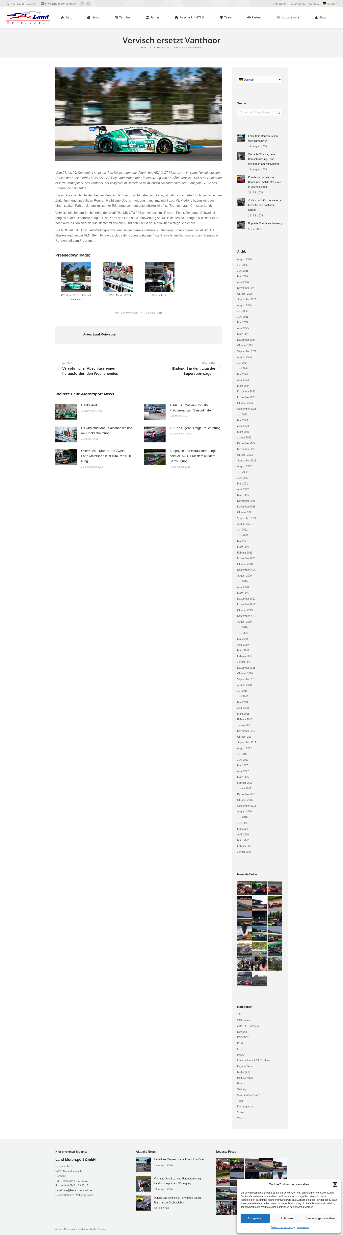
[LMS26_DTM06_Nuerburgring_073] (259, 964)
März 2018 (243, 713)
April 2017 (243, 771)
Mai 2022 (242, 483)
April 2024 (243, 380)
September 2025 (246, 299)
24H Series (243, 1020)
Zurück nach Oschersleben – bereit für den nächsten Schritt (264, 205)
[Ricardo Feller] (159, 277)
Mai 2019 (242, 638)
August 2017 (244, 748)
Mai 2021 (242, 541)
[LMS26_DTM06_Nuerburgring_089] (275, 888)
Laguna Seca (244, 1066)
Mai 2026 (242, 276)
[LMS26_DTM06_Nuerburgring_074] (244, 964)
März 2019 (243, 650)
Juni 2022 (242, 477)
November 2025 (246, 287)
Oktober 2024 (245, 345)
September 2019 (246, 615)
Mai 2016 (242, 828)
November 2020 (246, 558)
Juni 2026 (242, 270)
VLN (239, 1118)
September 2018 (246, 679)
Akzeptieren (255, 1218)
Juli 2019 (242, 627)
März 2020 (243, 592)
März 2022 (243, 495)
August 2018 (244, 684)
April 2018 (243, 707)
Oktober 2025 (245, 293)
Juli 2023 (242, 414)
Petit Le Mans (245, 1077)
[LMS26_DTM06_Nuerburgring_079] (259, 933)
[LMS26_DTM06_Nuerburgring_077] (244, 948)
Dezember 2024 (246, 339)
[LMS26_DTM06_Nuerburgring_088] (244, 903)
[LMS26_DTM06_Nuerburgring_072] (275, 964)
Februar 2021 (244, 552)
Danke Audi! (89, 405)
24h (239, 1014)
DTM (240, 1043)
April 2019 (243, 644)
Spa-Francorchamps (248, 1095)
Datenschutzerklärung (283, 1227)
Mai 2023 (242, 420)
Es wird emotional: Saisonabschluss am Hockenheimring (106, 430)
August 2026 (244, 259)
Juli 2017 (242, 754)
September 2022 (246, 460)
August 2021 (244, 523)
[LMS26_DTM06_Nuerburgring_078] (275, 933)
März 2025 (243, 334)
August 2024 (244, 357)
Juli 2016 (242, 817)
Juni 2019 (242, 633)
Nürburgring (243, 1072)
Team (240, 1100)
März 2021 (243, 546)
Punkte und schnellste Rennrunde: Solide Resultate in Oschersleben (264, 182)
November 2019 (246, 604)
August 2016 (244, 811)
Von (126, 313)
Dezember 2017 (246, 730)
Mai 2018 (242, 702)
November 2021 (246, 506)
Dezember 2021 (246, 500)
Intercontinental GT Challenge (254, 1060)
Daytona (242, 1031)
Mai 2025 (242, 322)
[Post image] (66, 412)
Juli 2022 (242, 472)
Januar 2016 (244, 851)
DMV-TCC (243, 1037)
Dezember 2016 (246, 794)
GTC (240, 1049)
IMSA (240, 1054)
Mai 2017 (242, 765)
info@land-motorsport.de (60, 3)
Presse (241, 1083)
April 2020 (243, 587)
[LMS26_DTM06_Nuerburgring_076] (259, 948)
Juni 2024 (242, 368)
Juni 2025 (242, 316)
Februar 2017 (244, 782)
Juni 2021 (242, 535)
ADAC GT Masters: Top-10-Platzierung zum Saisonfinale (190, 408)
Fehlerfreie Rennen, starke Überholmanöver (263, 138)
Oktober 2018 (245, 673)
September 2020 (246, 569)
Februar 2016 (244, 846)
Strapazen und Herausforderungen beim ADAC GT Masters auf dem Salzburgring (194, 456)
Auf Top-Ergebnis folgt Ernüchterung (195, 428)
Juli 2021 (242, 529)
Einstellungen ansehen (320, 1218)
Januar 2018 (244, 725)
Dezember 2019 (246, 598)
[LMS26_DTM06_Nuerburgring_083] (259, 918)
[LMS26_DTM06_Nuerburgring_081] (244, 933)
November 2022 (246, 449)
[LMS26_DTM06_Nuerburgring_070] (259, 979)
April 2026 (243, 282)
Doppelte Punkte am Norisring (265, 223)
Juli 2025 (242, 310)
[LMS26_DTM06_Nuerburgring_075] (275, 948)
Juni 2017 (242, 759)
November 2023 (246, 397)
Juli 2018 (242, 690)
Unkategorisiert (245, 1106)
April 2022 (243, 489)
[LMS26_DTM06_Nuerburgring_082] (275, 918)
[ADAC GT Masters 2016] (118, 277)
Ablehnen (287, 1218)
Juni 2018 (242, 696)
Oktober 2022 (245, 454)
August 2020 (244, 575)
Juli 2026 (242, 264)
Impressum (303, 1227)
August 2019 (244, 621)
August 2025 (244, 305)
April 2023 (243, 426)
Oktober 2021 (245, 512)
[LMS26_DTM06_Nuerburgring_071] (244, 979)
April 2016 (243, 834)
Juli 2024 (242, 362)
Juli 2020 (242, 581)
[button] (335, 1184)
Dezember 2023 (246, 391)
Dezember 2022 (246, 443)
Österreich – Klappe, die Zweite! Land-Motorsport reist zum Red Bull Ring (106, 456)
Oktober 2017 (245, 736)
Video (240, 1112)
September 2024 (246, 351)
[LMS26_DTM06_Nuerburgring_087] (259, 903)
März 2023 (243, 431)
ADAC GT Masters (248, 1026)
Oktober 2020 (245, 564)
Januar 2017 (244, 788)
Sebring (241, 1089)
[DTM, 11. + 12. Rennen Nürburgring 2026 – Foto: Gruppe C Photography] (244, 888)
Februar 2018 (244, 719)
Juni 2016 (242, 823)
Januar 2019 (244, 661)
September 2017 (246, 742)
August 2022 (244, 466)
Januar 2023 (244, 437)
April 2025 (243, 328)
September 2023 (246, 408)
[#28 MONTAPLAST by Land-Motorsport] (76, 277)
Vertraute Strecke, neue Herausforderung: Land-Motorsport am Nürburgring (263, 159)
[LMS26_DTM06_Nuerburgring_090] (259, 888)
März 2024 (243, 385)
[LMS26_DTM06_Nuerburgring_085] (244, 918)
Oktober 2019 (245, 610)
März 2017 (243, 777)
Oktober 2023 (245, 403)
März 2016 (243, 840)
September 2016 (246, 805)
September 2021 (246, 518)
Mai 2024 (242, 374)
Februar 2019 (244, 656)
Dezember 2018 (246, 667)
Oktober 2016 (245, 800)
